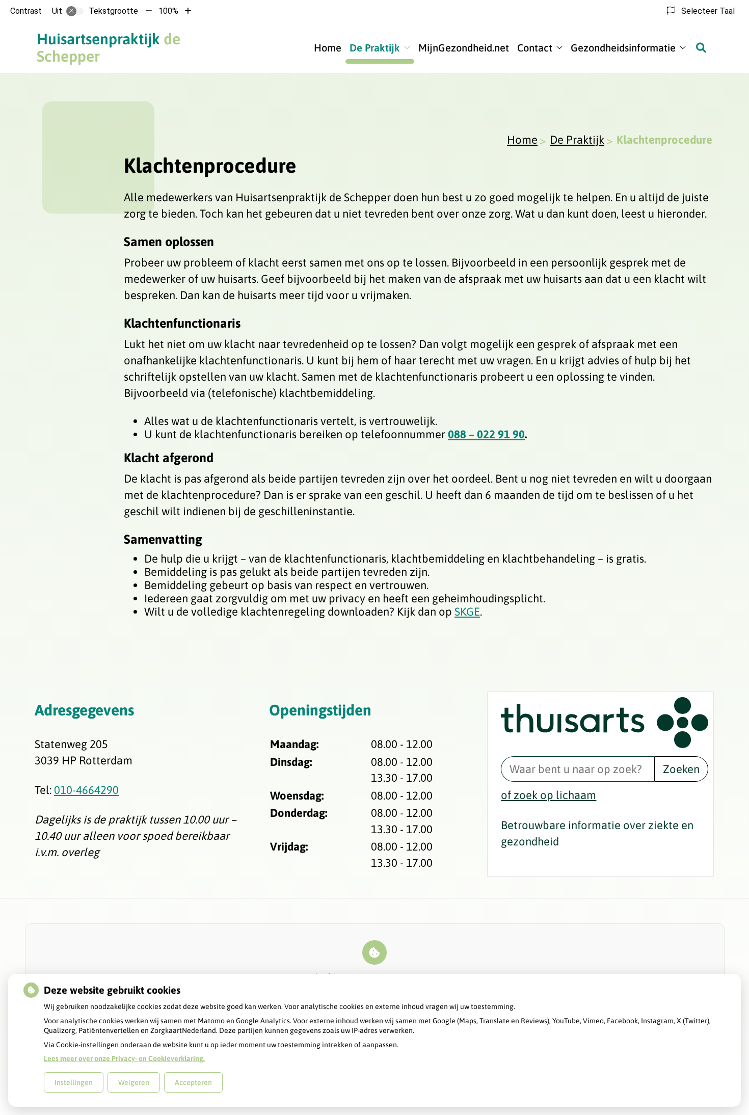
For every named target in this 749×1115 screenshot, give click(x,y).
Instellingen (74, 1082)
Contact (534, 48)
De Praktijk (375, 48)
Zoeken (681, 769)
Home (327, 48)
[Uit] (75, 11)
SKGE (467, 611)
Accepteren (193, 1082)
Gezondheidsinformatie (623, 48)
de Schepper (108, 47)
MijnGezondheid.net (463, 48)
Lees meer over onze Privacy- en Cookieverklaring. (124, 1058)
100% (168, 11)
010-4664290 (86, 790)
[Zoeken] (701, 47)
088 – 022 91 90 (486, 434)
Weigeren (133, 1082)
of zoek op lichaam (548, 795)
